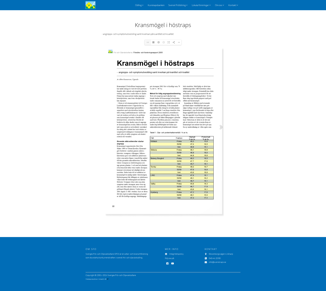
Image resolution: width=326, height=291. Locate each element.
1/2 (148, 42)
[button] (178, 5)
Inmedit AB (102, 279)
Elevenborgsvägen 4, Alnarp (221, 254)
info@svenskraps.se (217, 262)
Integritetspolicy (176, 254)
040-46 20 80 (215, 258)
